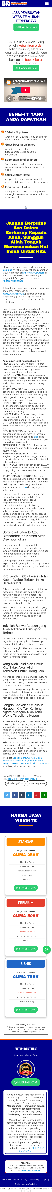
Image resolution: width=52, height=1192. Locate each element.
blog (36, 436)
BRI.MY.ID (8, 1179)
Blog (47, 1179)
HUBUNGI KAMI (27, 1082)
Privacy (24, 1179)
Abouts (16, 1179)
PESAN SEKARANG (27, 887)
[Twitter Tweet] (7, 795)
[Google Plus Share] (22, 795)
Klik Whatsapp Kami (27, 27)
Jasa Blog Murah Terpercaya (21, 778)
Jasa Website (30, 1184)
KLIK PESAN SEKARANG (31, 1170)
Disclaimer (33, 1179)
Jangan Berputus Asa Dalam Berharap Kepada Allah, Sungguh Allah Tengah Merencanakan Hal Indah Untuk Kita (26, 760)
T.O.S (41, 1179)
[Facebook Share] (14, 795)
